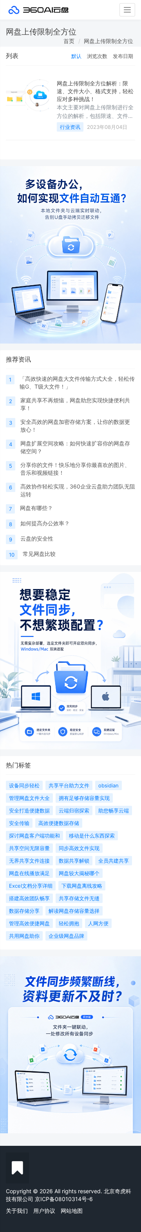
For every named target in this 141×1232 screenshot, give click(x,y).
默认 (76, 56)
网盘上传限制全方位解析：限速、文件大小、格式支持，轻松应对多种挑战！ (95, 91)
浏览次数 (97, 56)
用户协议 (44, 1210)
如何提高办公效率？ (45, 523)
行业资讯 (70, 127)
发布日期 (123, 56)
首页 (68, 41)
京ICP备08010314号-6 (64, 1199)
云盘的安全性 (36, 538)
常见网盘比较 (39, 553)
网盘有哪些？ (36, 508)
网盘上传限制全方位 (108, 41)
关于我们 (17, 1210)
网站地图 (72, 1210)
